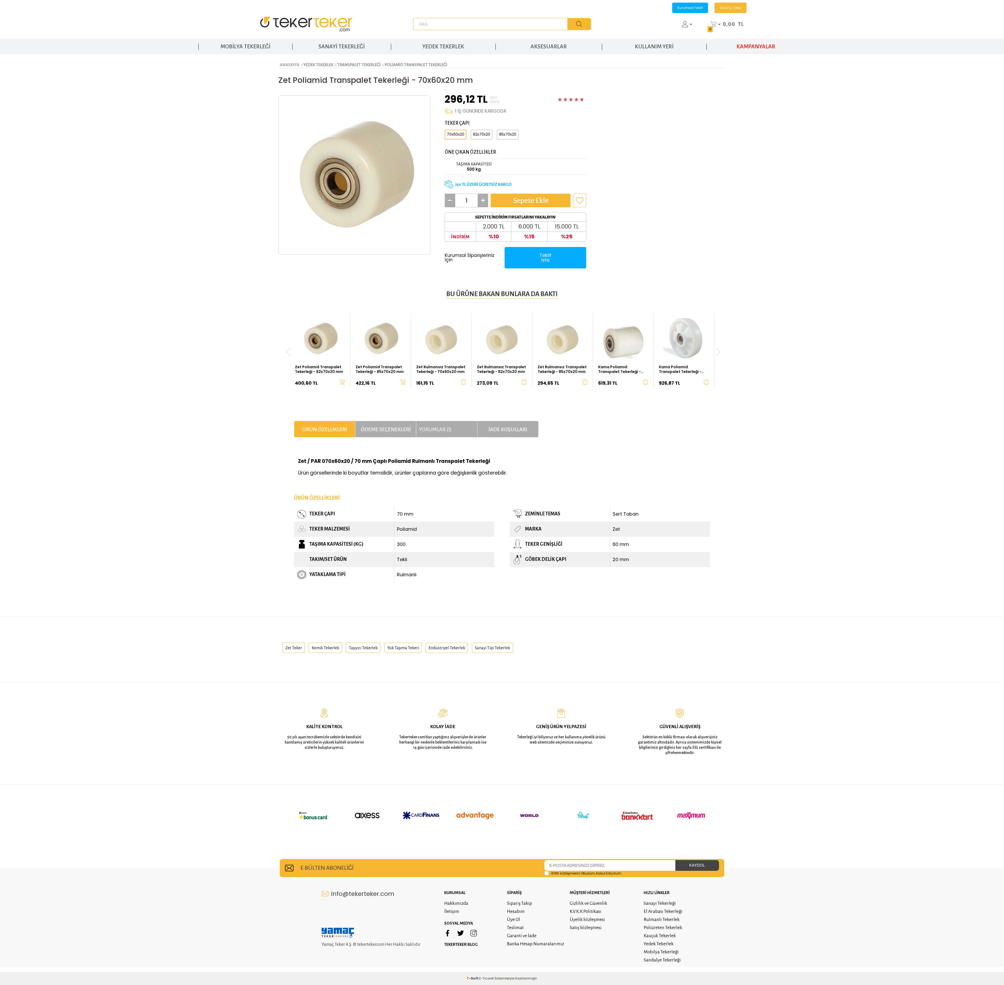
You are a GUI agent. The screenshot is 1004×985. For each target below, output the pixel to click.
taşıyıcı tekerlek (363, 648)
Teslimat (515, 927)
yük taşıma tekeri (403, 648)
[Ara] (579, 24)
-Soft (473, 978)
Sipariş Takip (730, 7)
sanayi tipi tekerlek (492, 648)
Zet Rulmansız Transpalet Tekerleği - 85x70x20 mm (562, 369)
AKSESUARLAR (548, 47)
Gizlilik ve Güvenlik (588, 903)
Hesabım (516, 911)
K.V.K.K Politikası (585, 911)
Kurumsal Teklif (690, 7)
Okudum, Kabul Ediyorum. (586, 873)
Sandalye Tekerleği (662, 960)
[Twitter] (460, 933)
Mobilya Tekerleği (661, 951)
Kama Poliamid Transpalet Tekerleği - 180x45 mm (680, 369)
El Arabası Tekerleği (663, 911)
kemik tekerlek (325, 648)
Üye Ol (513, 919)
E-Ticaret (486, 978)
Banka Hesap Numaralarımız (535, 943)
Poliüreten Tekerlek (663, 927)
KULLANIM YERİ (654, 47)
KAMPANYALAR (756, 47)
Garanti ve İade (522, 935)
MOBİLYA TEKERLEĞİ (245, 47)
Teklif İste (545, 257)
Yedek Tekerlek (659, 943)
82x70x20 (481, 134)
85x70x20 (507, 134)
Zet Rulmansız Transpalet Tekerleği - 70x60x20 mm (440, 369)
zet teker (293, 648)
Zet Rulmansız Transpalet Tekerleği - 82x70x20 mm (501, 369)
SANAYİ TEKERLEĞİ (341, 47)
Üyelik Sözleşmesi (587, 919)
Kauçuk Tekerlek (660, 935)
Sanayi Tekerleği (660, 903)
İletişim (451, 911)
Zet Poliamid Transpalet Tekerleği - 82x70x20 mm (319, 369)
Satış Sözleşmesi (586, 927)
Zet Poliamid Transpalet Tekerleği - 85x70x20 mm (380, 369)
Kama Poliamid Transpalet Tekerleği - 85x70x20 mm (619, 369)
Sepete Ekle (531, 200)
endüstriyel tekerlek (447, 648)
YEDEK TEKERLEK (443, 47)
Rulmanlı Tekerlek (662, 919)
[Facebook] (447, 933)
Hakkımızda (456, 903)
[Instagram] (473, 933)
